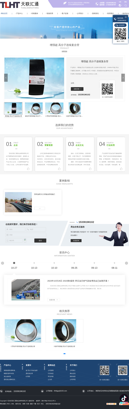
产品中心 (19, 13)
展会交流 (72, 373)
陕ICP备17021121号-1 (49, 401)
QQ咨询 (121, 25)
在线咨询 (76, 240)
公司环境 (72, 379)
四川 (38, 404)
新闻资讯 (95, 13)
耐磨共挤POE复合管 (10, 373)
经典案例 (34, 13)
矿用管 (28, 376)
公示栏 (50, 379)
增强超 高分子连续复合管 (13, 116)
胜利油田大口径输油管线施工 (44, 194)
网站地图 (3, 404)
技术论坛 (126, 13)
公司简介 (80, 13)
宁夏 (34, 404)
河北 (42, 404)
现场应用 (50, 13)
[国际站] (120, 5)
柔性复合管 (29, 373)
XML (13, 404)
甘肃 (27, 404)
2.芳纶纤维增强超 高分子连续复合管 (54, 116)
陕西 (24, 404)
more (36, 208)
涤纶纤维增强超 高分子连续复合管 (34, 116)
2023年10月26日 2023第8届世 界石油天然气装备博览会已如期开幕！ (78, 281)
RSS (8, 404)
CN (120, 2)
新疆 (31, 404)
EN (125, 2)
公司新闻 (51, 370)
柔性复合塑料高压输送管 (10, 379)
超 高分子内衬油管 (31, 370)
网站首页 (4, 13)
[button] (6, 78)
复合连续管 (7, 376)
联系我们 (110, 13)
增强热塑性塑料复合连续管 (10, 370)
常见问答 (51, 376)
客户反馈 (65, 13)
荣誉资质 (72, 376)
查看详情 (76, 89)
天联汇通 (30, 4)
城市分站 (18, 404)
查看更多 (64, 51)
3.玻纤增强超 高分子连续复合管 (75, 116)
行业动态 (51, 373)
